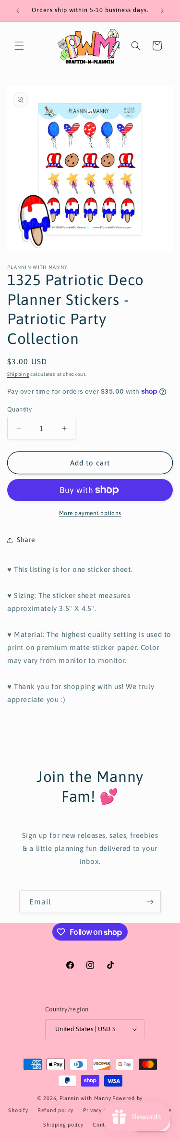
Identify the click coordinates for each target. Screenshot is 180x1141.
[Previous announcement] (17, 10)
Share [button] (26, 540)
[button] (19, 45)
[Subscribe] (149, 901)
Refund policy (55, 1110)
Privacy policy (101, 1110)
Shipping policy (63, 1125)
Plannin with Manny (85, 1098)
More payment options (90, 513)
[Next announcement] (162, 10)
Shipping (18, 374)
